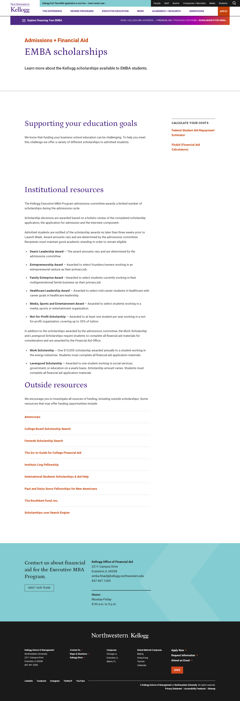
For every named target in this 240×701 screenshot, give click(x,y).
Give (177, 670)
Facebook (41, 681)
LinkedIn (29, 681)
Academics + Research (166, 11)
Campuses (111, 650)
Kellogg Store (76, 657)
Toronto (141, 661)
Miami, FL (111, 661)
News (140, 11)
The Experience (52, 11)
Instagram (55, 681)
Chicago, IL (112, 654)
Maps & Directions (78, 654)
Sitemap (211, 688)
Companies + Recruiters (194, 3)
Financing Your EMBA (185, 20)
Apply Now (177, 650)
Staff (166, 3)
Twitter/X (68, 681)
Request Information (183, 655)
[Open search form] (234, 3)
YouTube (80, 681)
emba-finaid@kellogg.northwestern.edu (118, 576)
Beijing (140, 654)
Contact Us (75, 650)
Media (212, 3)
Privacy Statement (173, 688)
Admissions (196, 11)
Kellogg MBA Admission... (141, 20)
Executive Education (115, 11)
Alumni (176, 3)
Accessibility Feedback (195, 688)
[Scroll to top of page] (220, 683)
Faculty (157, 3)
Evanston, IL (112, 658)
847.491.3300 (31, 665)
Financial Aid (164, 20)
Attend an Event (180, 660)
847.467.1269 (101, 580)
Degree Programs (82, 11)
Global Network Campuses (149, 650)
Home (123, 20)
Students (223, 3)
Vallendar (141, 665)
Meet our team (39, 587)
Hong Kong (142, 658)
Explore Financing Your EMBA (44, 20)
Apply (224, 11)
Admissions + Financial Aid (56, 40)
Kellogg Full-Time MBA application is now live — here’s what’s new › (74, 3)
